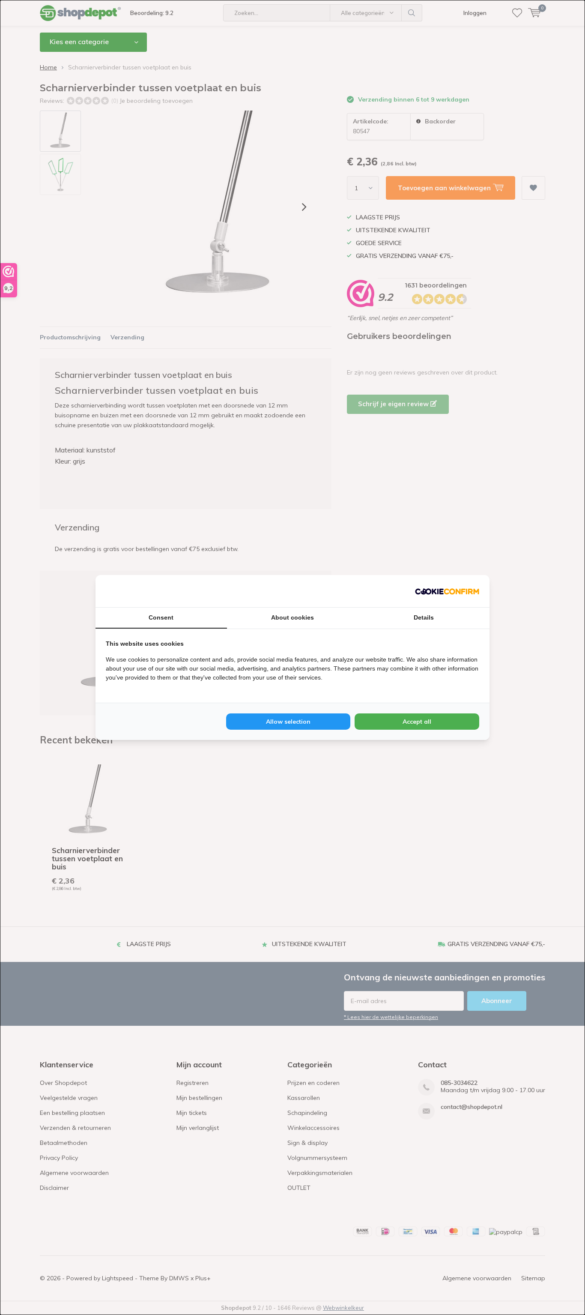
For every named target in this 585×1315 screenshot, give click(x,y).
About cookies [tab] (292, 617)
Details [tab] (424, 617)
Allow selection (288, 721)
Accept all (417, 721)
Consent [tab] (161, 617)
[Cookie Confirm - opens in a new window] (447, 590)
